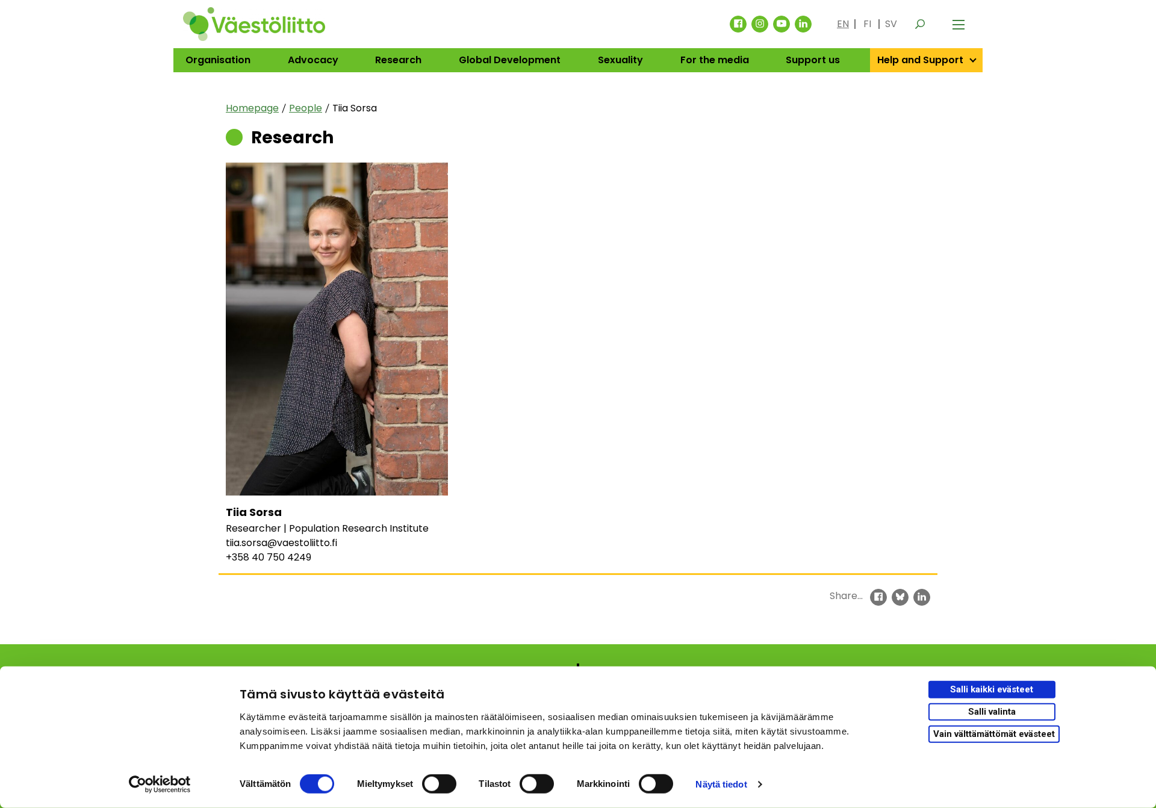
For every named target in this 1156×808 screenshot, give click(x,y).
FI (867, 24)
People (305, 108)
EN (843, 24)
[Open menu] (958, 24)
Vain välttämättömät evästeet (994, 733)
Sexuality (620, 60)
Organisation (217, 60)
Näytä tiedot (721, 784)
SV (891, 24)
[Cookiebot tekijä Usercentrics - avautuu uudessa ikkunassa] (160, 784)
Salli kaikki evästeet (991, 689)
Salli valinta (992, 711)
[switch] (439, 784)
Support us (813, 60)
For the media (714, 60)
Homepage (252, 108)
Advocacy (313, 60)
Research (398, 60)
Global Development (510, 60)
